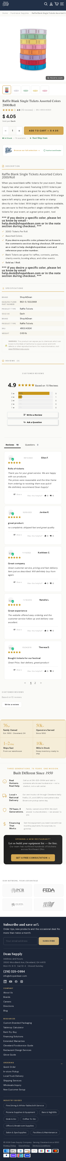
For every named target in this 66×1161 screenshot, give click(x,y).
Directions (8, 1006)
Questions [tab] (30, 444)
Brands (6, 997)
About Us (8, 992)
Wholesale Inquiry (12, 1085)
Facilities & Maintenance (45, 1132)
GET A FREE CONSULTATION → (33, 857)
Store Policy (24, 1145)
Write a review (12, 704)
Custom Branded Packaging (17, 1022)
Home (5, 13)
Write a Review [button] (34, 415)
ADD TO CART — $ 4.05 (43, 130)
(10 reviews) (27, 110)
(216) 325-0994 (14, 971)
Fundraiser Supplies (20, 13)
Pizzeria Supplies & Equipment (20, 1112)
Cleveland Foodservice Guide (18, 1045)
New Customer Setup (14, 1089)
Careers (7, 1001)
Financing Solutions (13, 1036)
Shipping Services (12, 1080)
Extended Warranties (14, 1041)
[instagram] (21, 981)
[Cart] (57, 4)
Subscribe (49, 941)
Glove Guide (9, 1054)
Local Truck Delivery (13, 1076)
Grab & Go (11, 1119)
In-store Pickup (11, 1071)
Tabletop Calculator (13, 1027)
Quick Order (9, 1067)
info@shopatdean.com (15, 976)
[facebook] (16, 981)
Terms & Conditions (41, 1145)
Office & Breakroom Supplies (20, 1125)
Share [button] (19, 494)
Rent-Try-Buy (10, 1032)
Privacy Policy (9, 1145)
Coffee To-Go (29, 1119)
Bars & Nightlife (49, 1112)
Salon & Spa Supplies (16, 1132)
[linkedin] (5, 981)
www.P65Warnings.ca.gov (18, 349)
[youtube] (10, 981)
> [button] (41, 683)
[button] (47, 495)
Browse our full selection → (27, 150)
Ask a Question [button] (34, 422)
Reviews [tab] (10, 444)
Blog (5, 1010)
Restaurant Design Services (17, 1050)
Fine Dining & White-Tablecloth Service (25, 1105)
